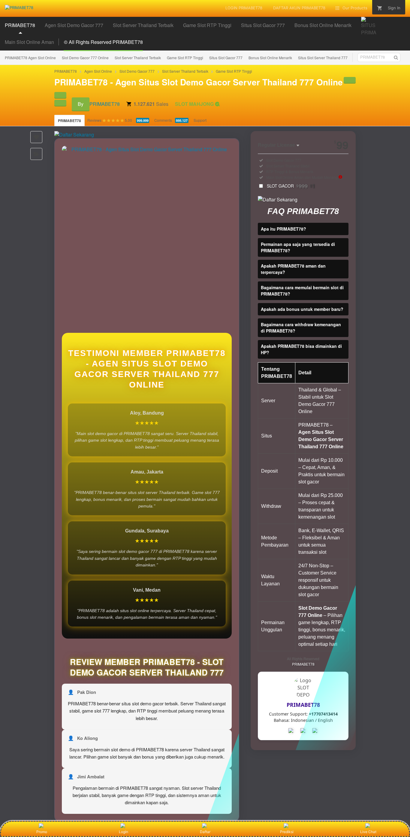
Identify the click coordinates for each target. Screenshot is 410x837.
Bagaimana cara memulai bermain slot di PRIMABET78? (302, 290)
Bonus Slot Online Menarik (270, 57)
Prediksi (287, 831)
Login (123, 831)
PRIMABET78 (65, 71)
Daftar (205, 831)
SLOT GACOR (291, 186)
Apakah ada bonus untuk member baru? (302, 309)
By (80, 103)
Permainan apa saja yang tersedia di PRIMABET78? (298, 247)
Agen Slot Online (98, 71)
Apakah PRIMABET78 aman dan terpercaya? (293, 269)
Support (200, 120)
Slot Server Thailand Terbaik (138, 57)
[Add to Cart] (350, 80)
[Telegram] (303, 731)
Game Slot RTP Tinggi (185, 57)
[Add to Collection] (36, 154)
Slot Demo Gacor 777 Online (85, 57)
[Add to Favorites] (36, 137)
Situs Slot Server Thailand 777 (323, 57)
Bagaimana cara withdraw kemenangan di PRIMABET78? (301, 327)
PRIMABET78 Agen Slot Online (30, 57)
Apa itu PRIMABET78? (283, 229)
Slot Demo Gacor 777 (137, 71)
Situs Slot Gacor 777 (226, 57)
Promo (41, 831)
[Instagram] (315, 731)
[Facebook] (291, 731)
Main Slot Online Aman (29, 41)
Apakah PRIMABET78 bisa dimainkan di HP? (301, 349)
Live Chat (368, 831)
